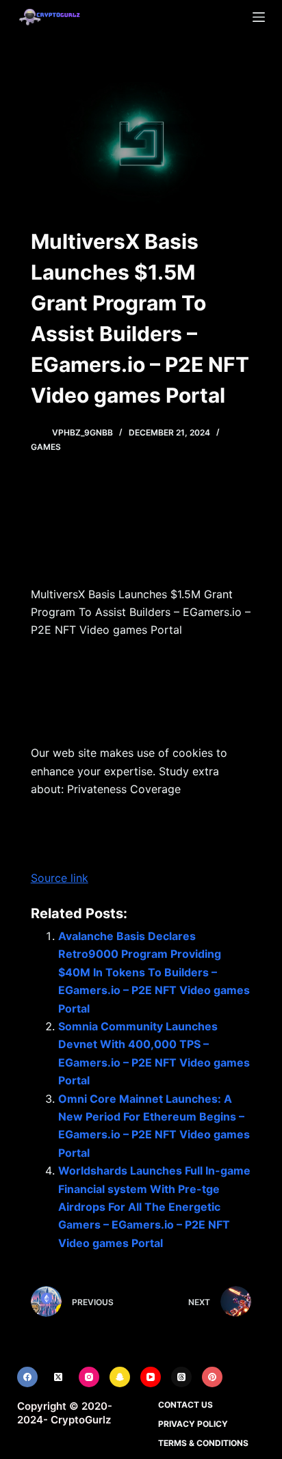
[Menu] (259, 17)
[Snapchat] (120, 1377)
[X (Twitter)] (58, 1377)
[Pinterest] (212, 1377)
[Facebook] (27, 1377)
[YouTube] (150, 1377)
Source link (59, 878)
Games (46, 447)
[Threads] (181, 1377)
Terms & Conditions (203, 1443)
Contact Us (185, 1405)
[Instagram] (89, 1377)
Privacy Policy (193, 1424)
